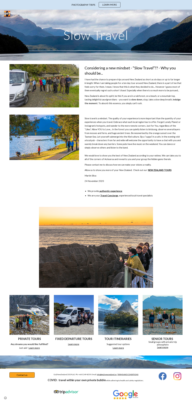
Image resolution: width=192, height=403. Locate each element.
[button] (188, 13)
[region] (96, 5)
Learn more (34, 348)
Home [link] (76, 13)
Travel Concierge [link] (124, 13)
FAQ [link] (180, 13)
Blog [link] (155, 13)
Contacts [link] (169, 13)
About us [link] (141, 13)
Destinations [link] (89, 13)
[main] (96, 35)
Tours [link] (106, 13)
